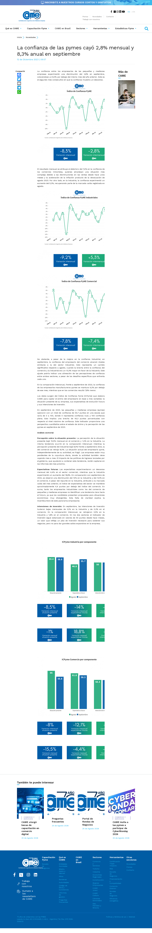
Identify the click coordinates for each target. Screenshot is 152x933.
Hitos (61, 876)
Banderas (63, 879)
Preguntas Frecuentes (63, 901)
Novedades (97, 16)
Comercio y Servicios (97, 864)
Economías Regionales (97, 876)
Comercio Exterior (114, 887)
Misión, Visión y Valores (62, 871)
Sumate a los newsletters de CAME (29, 895)
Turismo (96, 869)
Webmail (132, 917)
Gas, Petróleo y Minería (97, 906)
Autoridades (63, 882)
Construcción (97, 880)
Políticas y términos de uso (116, 917)
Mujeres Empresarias (97, 884)
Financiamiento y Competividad (114, 881)
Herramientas (100, 28)
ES (129, 12)
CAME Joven (95, 889)
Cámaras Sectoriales (97, 900)
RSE (111, 869)
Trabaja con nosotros (27, 884)
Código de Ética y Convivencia (63, 888)
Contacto (110, 16)
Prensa (85, 16)
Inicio (19, 37)
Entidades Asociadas (63, 865)
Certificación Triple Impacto (114, 864)
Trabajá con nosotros (91, 19)
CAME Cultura (96, 894)
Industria (96, 872)
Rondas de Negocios (113, 893)
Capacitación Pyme (37, 28)
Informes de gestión (63, 895)
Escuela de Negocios (46, 866)
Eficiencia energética (114, 900)
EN (133, 12)
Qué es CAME (12, 28)
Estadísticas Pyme (124, 28)
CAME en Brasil (63, 28)
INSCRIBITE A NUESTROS (77, 2)
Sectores (80, 28)
